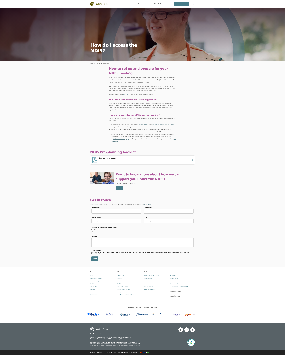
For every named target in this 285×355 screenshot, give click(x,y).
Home (91, 63)
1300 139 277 (127, 94)
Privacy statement (133, 352)
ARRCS (119, 283)
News (91, 275)
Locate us (93, 289)
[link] (142, 160)
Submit (95, 258)
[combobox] (93, 221)
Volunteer (146, 281)
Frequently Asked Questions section (163, 125)
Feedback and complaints (177, 283)
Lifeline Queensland (122, 281)
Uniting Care (120, 275)
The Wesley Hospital (122, 286)
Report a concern (175, 281)
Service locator (174, 278)
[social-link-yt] (186, 329)
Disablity (92, 283)
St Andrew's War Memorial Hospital (126, 294)
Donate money (148, 278)
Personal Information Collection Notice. (100, 253)
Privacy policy (93, 294)
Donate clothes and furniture (151, 275)
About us (92, 292)
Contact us (173, 275)
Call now (119, 188)
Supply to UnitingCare (149, 289)
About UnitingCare (111, 352)
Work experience (148, 286)
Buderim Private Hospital (123, 289)
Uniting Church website (122, 352)
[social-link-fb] (180, 329)
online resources (143, 125)
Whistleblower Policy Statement (179, 286)
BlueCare (119, 278)
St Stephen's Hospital (123, 292)
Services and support (95, 281)
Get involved (93, 286)
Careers (146, 283)
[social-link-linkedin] (192, 329)
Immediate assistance (181, 4)
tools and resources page (121, 139)
